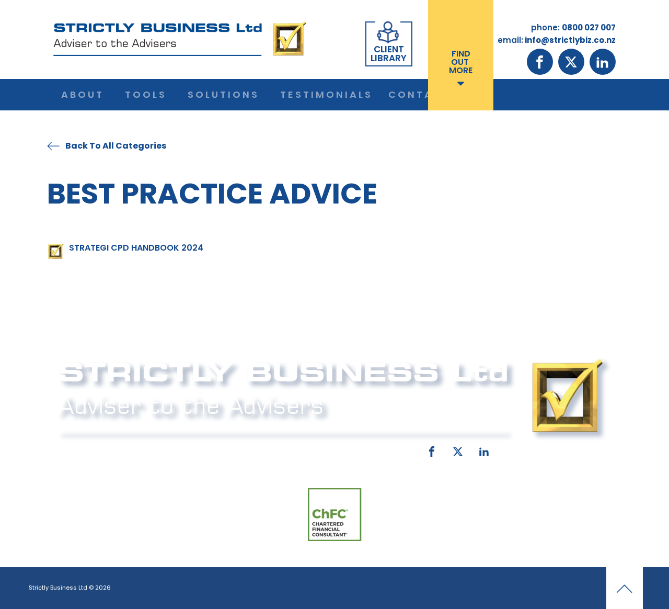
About (82, 94)
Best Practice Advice (212, 193)
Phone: (70, 449)
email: (244, 449)
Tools (146, 94)
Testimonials (326, 94)
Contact (419, 94)
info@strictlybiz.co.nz (320, 449)
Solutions (223, 94)
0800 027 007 (127, 449)
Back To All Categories (115, 146)
